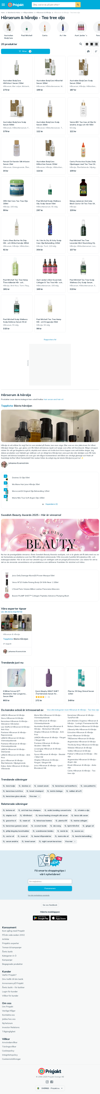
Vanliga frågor (8, 1010)
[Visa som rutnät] (87, 44)
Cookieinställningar (11, 1059)
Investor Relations (11, 1027)
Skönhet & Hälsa (14, 12)
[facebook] (52, 1082)
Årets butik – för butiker (13, 987)
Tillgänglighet (8, 1031)
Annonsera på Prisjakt (12, 983)
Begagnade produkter (12, 964)
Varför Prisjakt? (9, 975)
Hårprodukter (28, 12)
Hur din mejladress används (38, 895)
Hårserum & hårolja (43, 12)
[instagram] (47, 1082)
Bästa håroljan (23, 405)
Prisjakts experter (10, 943)
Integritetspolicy (10, 1055)
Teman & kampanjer (11, 947)
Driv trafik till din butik (12, 979)
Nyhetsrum (7, 1023)
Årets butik (7, 951)
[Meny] (3, 5)
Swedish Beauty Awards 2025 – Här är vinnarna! (31, 515)
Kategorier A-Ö (9, 955)
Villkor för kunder (10, 995)
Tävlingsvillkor (9, 1046)
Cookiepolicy (8, 1050)
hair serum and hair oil (53, 399)
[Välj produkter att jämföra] (88, 51)
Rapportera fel (50, 339)
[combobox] (53, 4)
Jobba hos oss (8, 1019)
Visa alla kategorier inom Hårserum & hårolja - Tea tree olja (73, 710)
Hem (3, 12)
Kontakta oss (8, 1015)
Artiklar (5, 939)
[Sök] (78, 4)
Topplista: (7, 405)
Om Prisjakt (7, 1006)
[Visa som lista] (91, 44)
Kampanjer (7, 960)
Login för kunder (10, 991)
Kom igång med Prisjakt (13, 930)
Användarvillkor (9, 1042)
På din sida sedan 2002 (13, 935)
